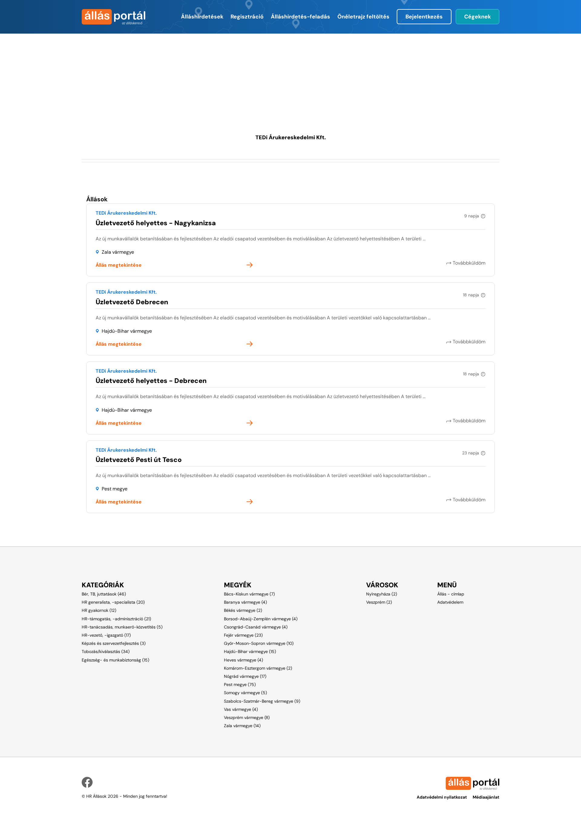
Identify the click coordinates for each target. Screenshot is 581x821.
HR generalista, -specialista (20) (113, 602)
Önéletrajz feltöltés (363, 16)
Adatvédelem (450, 602)
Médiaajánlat (486, 797)
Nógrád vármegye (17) (245, 676)
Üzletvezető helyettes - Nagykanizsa (156, 222)
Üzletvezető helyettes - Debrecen (151, 380)
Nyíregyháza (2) (381, 594)
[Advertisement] (258, 76)
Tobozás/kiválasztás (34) (106, 651)
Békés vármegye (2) (243, 610)
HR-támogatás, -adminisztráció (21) (116, 619)
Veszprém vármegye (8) (247, 717)
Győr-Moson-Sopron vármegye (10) (259, 643)
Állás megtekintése (119, 265)
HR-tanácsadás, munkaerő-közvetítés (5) (122, 627)
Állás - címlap (450, 594)
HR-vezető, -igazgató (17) (106, 635)
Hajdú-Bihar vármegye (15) (250, 651)
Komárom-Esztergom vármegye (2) (258, 668)
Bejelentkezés (424, 16)
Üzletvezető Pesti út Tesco (139, 459)
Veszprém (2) (379, 602)
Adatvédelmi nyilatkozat (442, 797)
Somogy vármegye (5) (245, 692)
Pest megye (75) (240, 684)
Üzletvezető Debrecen (132, 301)
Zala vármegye (118, 252)
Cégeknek (477, 16)
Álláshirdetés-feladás (300, 16)
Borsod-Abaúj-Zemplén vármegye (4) (260, 619)
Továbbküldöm (469, 263)
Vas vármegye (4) (241, 709)
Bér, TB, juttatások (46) (104, 594)
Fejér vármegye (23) (243, 635)
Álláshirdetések (202, 16)
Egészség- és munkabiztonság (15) (115, 660)
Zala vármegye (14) (242, 725)
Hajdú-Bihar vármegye (127, 331)
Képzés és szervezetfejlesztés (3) (114, 643)
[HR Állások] (113, 17)
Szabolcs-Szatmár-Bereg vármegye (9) (262, 701)
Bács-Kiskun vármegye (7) (249, 594)
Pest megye (114, 489)
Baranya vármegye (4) (245, 602)
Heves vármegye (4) (243, 660)
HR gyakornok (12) (99, 610)
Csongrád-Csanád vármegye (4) (255, 627)
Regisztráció (247, 16)
